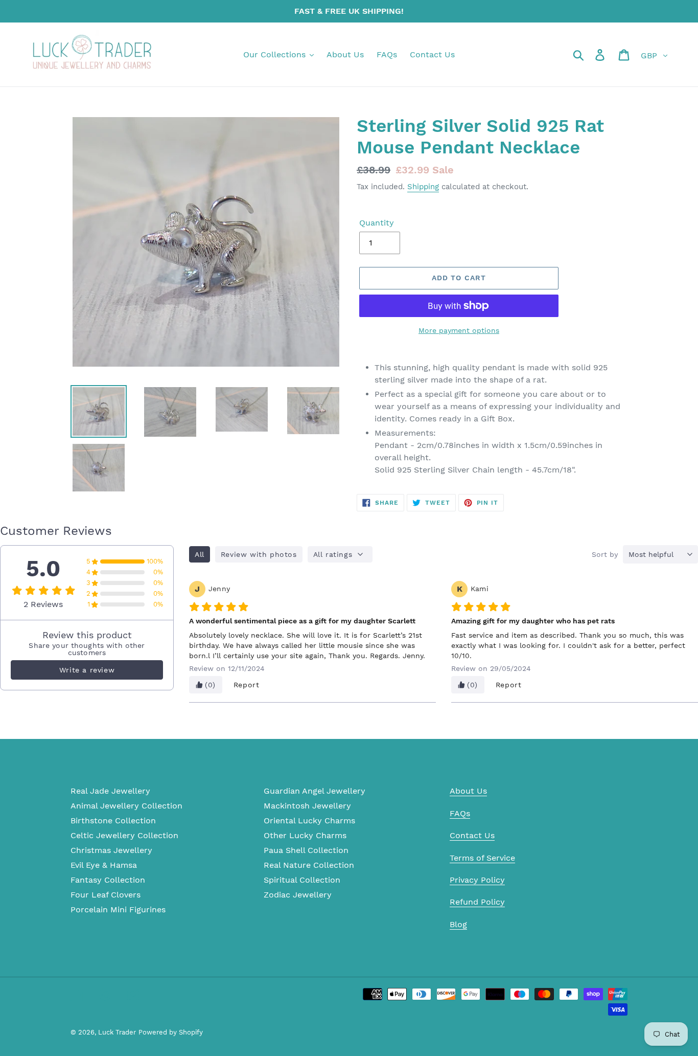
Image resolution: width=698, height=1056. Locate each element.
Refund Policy (477, 902)
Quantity (376, 223)
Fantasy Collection (108, 880)
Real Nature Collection (309, 865)
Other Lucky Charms (305, 835)
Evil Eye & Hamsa (104, 865)
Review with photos (259, 554)
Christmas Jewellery (111, 850)
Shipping (423, 186)
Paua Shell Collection (306, 850)
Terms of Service (482, 858)
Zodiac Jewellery (298, 895)
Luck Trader (117, 1032)
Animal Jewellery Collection (126, 806)
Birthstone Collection (113, 820)
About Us (468, 791)
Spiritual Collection (302, 880)
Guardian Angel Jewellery (314, 791)
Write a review (86, 670)
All (199, 554)
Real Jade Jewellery (110, 791)
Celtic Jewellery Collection (124, 835)
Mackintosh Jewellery (307, 806)
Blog (458, 924)
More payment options (458, 330)
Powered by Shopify (170, 1032)
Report (247, 685)
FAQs (460, 813)
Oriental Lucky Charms (309, 820)
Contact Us (472, 835)
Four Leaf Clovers (106, 895)
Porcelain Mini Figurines (118, 909)
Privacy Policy (477, 880)
